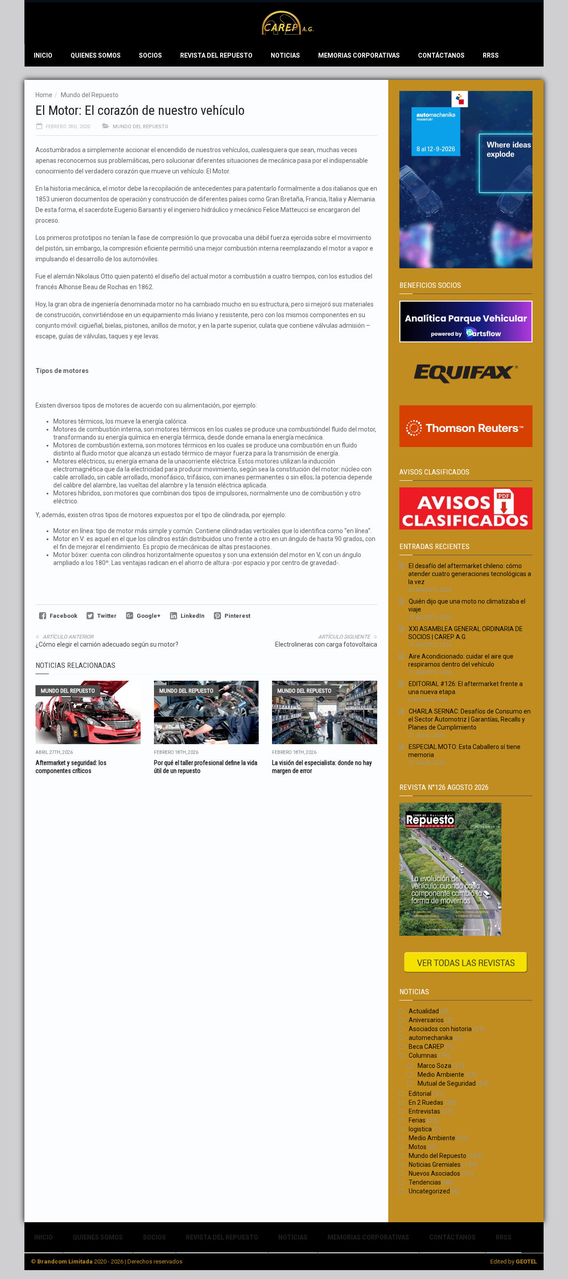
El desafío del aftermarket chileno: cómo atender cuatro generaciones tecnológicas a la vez (469, 573)
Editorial (420, 1093)
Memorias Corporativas (359, 55)
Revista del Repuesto (216, 55)
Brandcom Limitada (65, 1261)
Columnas (423, 1055)
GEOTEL (526, 1261)
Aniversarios (426, 1020)
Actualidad (424, 1011)
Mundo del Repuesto (89, 94)
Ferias (417, 1120)
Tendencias (425, 1182)
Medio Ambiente (441, 1074)
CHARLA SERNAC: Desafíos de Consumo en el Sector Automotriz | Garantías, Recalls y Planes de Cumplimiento (469, 719)
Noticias (285, 55)
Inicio (43, 55)
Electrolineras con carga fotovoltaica (326, 644)
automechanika (431, 1037)
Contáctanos (441, 55)
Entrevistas (424, 1111)
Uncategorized (429, 1191)
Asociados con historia (440, 1028)
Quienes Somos (96, 55)
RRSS (491, 55)
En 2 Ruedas (426, 1102)
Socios (150, 55)
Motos (417, 1146)
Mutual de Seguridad (447, 1083)
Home (44, 94)
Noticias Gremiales (435, 1164)
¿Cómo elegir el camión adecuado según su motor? (107, 644)
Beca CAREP (426, 1046)
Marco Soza (434, 1065)
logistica (420, 1129)
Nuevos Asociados (434, 1173)
